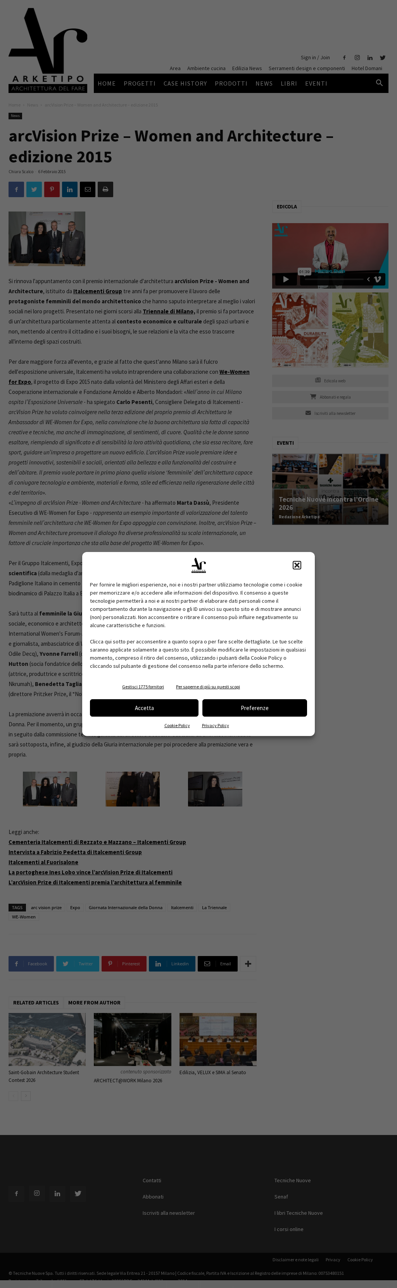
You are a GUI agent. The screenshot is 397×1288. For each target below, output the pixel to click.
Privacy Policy (215, 725)
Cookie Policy (177, 725)
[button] (297, 565)
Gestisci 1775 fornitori (143, 687)
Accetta (144, 708)
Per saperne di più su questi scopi (208, 687)
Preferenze (255, 708)
